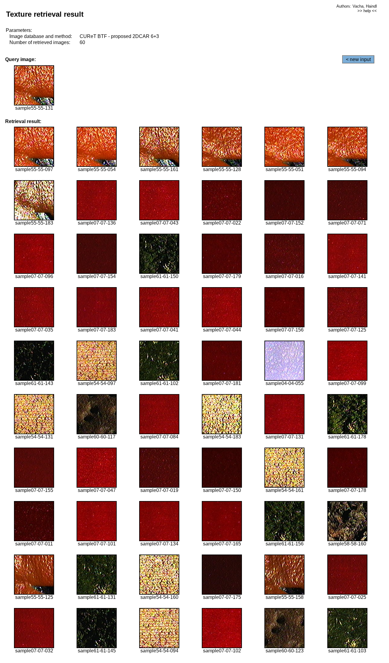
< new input (358, 59)
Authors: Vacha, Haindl (356, 6)
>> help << (367, 11)
